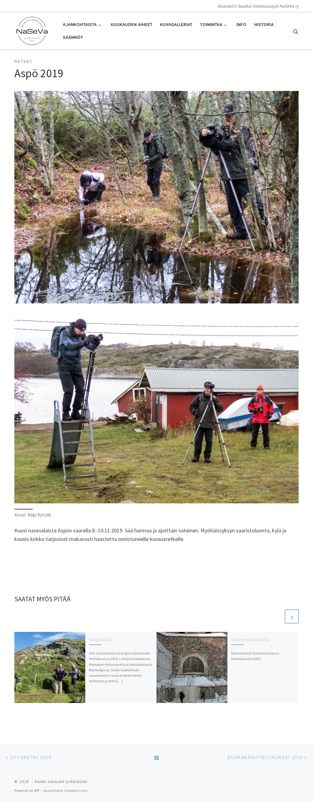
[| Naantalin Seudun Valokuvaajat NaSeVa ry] (32, 30)
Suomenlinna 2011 (250, 639)
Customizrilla (76, 790)
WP (36, 790)
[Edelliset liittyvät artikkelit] (277, 616)
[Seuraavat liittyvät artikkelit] (292, 616)
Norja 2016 (100, 639)
